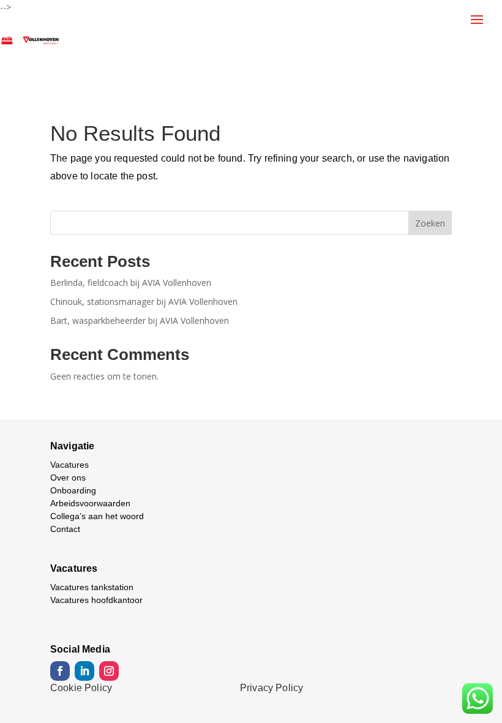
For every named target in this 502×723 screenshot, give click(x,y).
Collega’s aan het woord (97, 516)
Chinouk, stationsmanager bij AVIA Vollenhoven (144, 301)
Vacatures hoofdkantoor (96, 600)
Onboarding (73, 490)
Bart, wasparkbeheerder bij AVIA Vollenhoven (139, 320)
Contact (65, 529)
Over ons (68, 477)
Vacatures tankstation (91, 587)
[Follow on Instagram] (109, 671)
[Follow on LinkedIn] (84, 671)
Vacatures (69, 465)
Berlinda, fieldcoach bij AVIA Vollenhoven (130, 282)
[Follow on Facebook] (60, 671)
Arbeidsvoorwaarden (90, 503)
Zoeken (430, 223)
